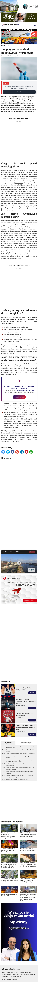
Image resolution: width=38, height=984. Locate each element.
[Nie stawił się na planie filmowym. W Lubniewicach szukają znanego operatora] (9, 828)
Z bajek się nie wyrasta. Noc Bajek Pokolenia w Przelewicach (20, 753)
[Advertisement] (19, 142)
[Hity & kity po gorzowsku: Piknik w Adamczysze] (9, 889)
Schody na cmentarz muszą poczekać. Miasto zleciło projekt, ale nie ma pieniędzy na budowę (20, 760)
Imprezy (5, 682)
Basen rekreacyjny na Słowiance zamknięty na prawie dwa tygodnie (20, 756)
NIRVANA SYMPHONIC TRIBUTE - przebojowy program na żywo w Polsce (25, 727)
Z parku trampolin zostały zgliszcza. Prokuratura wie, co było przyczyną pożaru (20, 764)
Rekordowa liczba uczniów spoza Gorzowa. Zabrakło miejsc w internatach (21, 750)
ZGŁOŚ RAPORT (19, 397)
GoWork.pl (32, 974)
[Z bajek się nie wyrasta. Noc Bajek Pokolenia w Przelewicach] (9, 844)
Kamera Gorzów (24, 972)
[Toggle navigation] (34, 25)
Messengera (21, 390)
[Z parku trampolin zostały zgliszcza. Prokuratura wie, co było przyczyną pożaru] (28, 858)
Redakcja (4, 972)
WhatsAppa (30, 390)
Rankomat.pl (6, 976)
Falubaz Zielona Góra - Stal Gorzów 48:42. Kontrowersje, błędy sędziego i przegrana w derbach (19, 776)
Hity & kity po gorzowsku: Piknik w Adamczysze (17, 779)
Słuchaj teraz (20, 92)
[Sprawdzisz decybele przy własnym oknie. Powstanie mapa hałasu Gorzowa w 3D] (9, 873)
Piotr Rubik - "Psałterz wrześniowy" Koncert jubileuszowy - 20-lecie (25, 701)
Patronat (16, 972)
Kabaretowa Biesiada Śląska (24, 688)
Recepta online (25, 974)
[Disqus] (19, 484)
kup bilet (32, 692)
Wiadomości (5, 46)
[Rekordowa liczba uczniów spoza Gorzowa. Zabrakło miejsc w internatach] (28, 828)
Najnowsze (8, 742)
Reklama (10, 972)
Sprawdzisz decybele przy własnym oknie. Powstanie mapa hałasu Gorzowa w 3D (20, 768)
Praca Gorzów (15, 974)
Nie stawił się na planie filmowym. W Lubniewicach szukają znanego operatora (20, 746)
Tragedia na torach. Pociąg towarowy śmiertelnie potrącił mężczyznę (19, 772)
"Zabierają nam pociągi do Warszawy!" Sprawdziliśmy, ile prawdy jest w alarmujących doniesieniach (28, 897)
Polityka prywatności (16, 976)
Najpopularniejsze (26, 743)
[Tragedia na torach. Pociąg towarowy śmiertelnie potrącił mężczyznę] (28, 873)
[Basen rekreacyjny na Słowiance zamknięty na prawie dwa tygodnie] (28, 844)
